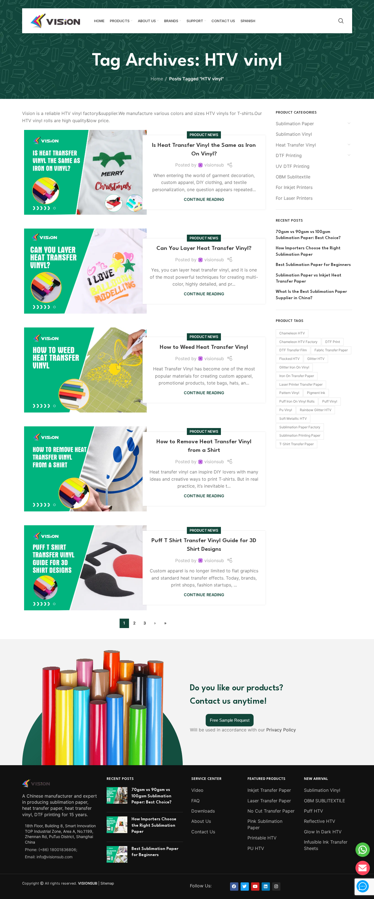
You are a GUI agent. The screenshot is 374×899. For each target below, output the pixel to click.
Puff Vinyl (329, 401)
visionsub (214, 165)
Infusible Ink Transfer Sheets (325, 845)
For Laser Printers (294, 198)
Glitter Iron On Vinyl (294, 367)
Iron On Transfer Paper (296, 376)
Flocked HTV (289, 359)
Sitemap (107, 883)
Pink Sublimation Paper (264, 824)
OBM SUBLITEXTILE (324, 800)
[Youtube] (255, 886)
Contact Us (203, 831)
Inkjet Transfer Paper (269, 790)
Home (157, 78)
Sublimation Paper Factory (299, 427)
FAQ (195, 800)
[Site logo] (55, 20)
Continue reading (204, 199)
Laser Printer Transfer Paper (301, 384)
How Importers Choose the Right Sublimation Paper (308, 251)
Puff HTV (313, 811)
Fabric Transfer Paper (331, 350)
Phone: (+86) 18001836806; (51, 849)
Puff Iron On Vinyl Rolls (296, 401)
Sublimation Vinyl (294, 134)
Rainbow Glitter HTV (315, 410)
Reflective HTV (319, 821)
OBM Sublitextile (293, 177)
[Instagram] (276, 886)
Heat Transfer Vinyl (296, 145)
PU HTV (255, 848)
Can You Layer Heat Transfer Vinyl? (203, 248)
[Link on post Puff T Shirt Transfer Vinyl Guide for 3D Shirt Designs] (85, 567)
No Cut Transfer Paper (271, 811)
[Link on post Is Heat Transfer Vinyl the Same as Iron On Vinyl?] (85, 172)
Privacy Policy (281, 729)
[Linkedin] (266, 886)
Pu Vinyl (285, 410)
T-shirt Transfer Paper (296, 444)
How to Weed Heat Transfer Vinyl (204, 347)
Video (197, 790)
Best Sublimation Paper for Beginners (313, 265)
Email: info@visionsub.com (49, 856)
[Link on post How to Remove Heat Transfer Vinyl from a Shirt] (85, 468)
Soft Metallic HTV (293, 418)
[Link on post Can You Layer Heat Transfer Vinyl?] (85, 271)
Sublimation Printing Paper (299, 435)
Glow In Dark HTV (323, 831)
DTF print (332, 342)
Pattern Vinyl (289, 393)
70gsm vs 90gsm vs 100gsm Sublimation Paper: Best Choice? (308, 235)
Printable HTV (262, 838)
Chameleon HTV (292, 333)
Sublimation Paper (295, 123)
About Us (201, 821)
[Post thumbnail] (117, 797)
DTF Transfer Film (293, 350)
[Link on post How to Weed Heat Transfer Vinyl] (85, 370)
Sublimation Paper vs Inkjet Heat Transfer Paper (308, 278)
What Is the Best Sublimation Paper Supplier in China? (311, 295)
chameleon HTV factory (298, 342)
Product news (204, 135)
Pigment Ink (316, 393)
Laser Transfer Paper (269, 800)
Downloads (203, 811)
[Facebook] (234, 886)
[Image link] (36, 782)
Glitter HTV (315, 359)
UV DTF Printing (292, 166)
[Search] (341, 20)
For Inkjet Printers (294, 187)
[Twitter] (245, 886)
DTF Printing (289, 155)
